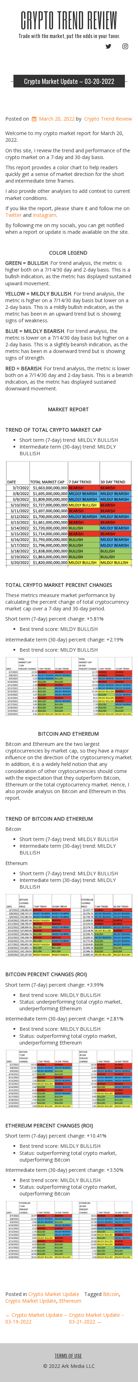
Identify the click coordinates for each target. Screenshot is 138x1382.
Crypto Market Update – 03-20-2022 (69, 81)
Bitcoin (111, 1294)
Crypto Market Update (53, 1294)
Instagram (44, 215)
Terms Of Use (68, 1355)
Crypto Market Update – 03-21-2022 (96, 1318)
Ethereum (70, 1300)
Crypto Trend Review (69, 20)
